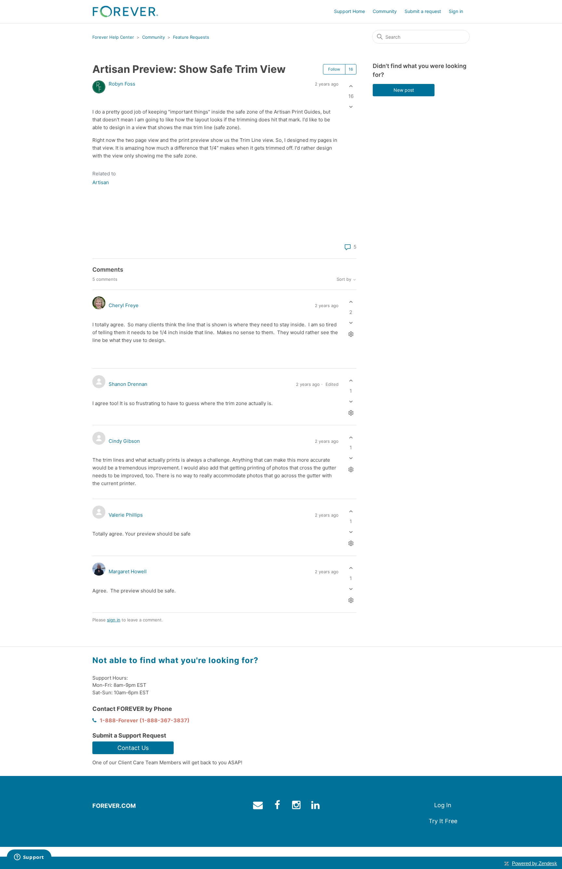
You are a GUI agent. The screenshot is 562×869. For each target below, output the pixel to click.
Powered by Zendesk (534, 863)
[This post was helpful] (350, 86)
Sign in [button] (456, 11)
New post (404, 90)
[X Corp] (107, 248)
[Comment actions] (350, 334)
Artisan (100, 182)
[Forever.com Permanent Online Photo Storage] (125, 12)
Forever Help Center (113, 37)
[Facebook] (97, 248)
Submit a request (423, 11)
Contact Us (133, 747)
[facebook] (278, 806)
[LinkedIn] (116, 248)
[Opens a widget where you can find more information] (29, 857)
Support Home (349, 11)
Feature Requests (191, 37)
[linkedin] (316, 806)
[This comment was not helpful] (350, 322)
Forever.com (114, 805)
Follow (334, 69)
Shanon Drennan (128, 384)
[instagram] (297, 806)
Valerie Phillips (126, 515)
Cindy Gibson (124, 441)
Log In (442, 805)
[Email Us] (259, 806)
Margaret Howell (128, 571)
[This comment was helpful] (350, 302)
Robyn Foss (122, 84)
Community (385, 11)
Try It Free (443, 821)
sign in (113, 619)
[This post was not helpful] (350, 107)
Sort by (345, 279)
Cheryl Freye (124, 305)
